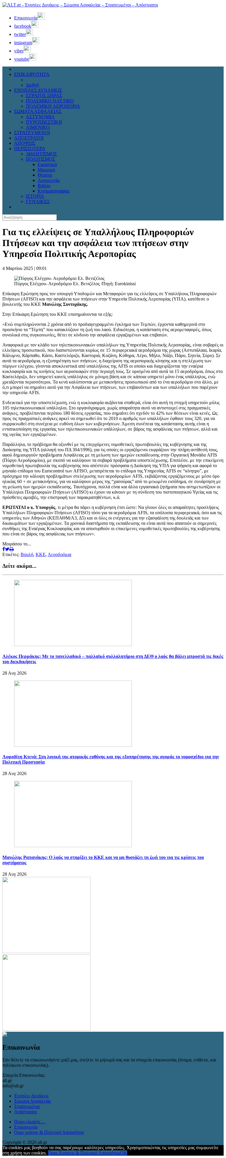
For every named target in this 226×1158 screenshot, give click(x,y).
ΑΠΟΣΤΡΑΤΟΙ (29, 137)
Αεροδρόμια (59, 554)
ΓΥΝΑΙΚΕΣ (38, 201)
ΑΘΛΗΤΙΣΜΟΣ (41, 153)
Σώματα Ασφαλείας (32, 1101)
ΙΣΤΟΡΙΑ (35, 196)
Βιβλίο (44, 185)
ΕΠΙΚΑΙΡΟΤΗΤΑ (31, 74)
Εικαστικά (47, 164)
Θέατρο (45, 174)
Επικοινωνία (25, 1126)
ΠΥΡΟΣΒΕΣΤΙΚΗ (44, 122)
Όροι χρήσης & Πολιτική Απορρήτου (49, 1132)
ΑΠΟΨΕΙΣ (24, 143)
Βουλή (27, 554)
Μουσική (46, 169)
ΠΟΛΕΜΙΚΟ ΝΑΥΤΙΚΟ (50, 100)
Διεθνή (32, 84)
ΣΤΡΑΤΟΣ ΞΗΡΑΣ (44, 95)
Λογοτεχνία (48, 180)
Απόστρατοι (25, 1111)
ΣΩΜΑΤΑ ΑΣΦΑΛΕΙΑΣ (37, 111)
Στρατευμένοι (27, 1106)
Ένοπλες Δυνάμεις (31, 1095)
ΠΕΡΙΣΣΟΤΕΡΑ (29, 148)
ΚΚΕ (41, 554)
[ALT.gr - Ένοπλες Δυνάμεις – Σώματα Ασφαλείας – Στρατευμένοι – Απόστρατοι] (80, 4)
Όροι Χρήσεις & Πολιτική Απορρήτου (84, 1152)
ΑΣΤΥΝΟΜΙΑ (40, 116)
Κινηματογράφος (53, 190)
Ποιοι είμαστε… (29, 1121)
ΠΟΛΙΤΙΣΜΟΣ (40, 159)
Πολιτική (34, 79)
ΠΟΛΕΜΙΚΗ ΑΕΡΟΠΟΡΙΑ (53, 106)
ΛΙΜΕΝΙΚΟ (38, 127)
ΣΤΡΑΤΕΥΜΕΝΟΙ (32, 132)
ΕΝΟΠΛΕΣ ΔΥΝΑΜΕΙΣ (38, 90)
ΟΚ (123, 1152)
